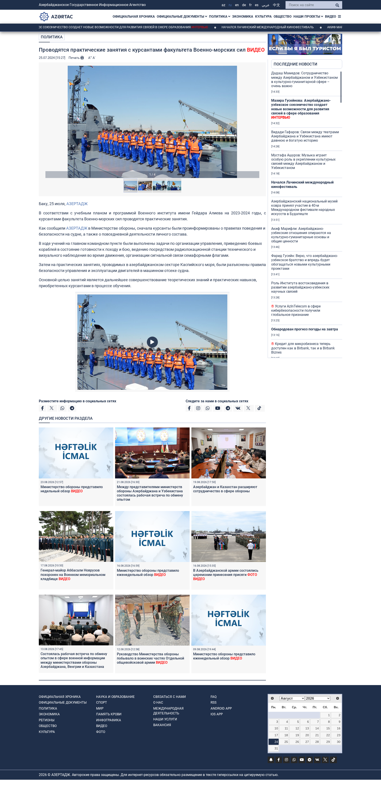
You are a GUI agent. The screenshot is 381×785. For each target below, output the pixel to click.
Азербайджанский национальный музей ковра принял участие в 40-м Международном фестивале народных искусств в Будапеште (304, 207)
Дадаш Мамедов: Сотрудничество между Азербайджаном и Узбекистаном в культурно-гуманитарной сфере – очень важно (304, 79)
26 (297, 742)
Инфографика (108, 720)
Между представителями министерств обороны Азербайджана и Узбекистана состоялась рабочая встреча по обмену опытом (150, 493)
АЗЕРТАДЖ (77, 203)
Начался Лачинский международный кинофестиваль (233, 27)
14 (317, 728)
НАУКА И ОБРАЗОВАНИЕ (115, 697)
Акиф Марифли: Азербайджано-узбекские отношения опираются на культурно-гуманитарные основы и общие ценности (301, 235)
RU (230, 5)
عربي (266, 5)
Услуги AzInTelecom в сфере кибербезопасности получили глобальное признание (296, 310)
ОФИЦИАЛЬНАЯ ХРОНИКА (134, 17)
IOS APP (217, 714)
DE (244, 5)
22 (328, 735)
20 (307, 735)
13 (307, 728)
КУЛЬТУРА (263, 17)
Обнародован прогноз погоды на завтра (304, 329)
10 (276, 728)
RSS (214, 702)
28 (317, 742)
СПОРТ (101, 702)
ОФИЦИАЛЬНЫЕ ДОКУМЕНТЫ (181, 17)
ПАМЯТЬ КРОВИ (108, 714)
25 (286, 742)
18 (286, 735)
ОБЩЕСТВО (282, 17)
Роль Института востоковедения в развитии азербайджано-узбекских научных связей (300, 287)
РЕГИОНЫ (46, 720)
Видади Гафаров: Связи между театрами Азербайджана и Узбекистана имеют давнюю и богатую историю (305, 136)
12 (297, 728)
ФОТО (100, 732)
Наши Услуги (165, 719)
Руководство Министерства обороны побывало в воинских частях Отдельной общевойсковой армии (150, 658)
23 (338, 735)
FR (250, 5)
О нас (158, 702)
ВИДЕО (330, 17)
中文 (276, 5)
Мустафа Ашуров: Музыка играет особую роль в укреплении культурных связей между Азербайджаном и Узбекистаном (303, 161)
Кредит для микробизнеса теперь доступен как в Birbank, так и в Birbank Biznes (303, 348)
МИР (99, 708)
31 (276, 748)
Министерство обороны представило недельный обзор (72, 489)
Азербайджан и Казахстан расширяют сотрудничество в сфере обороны (225, 489)
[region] (306, 214)
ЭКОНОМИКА (242, 17)
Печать (74, 58)
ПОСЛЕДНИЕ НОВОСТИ (295, 64)
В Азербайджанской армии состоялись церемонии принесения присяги (225, 574)
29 (328, 742)
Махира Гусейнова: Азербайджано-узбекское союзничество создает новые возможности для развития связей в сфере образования (301, 109)
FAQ (214, 697)
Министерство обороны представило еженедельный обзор (148, 572)
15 (328, 728)
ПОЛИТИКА (218, 17)
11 (286, 728)
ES (256, 5)
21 (317, 735)
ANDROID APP (221, 708)
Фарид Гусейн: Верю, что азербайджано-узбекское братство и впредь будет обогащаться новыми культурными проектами (304, 262)
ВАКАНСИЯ (162, 725)
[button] (152, 122)
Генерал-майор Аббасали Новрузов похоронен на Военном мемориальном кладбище (73, 574)
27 (307, 742)
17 (276, 735)
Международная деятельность (168, 711)
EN (237, 5)
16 (338, 728)
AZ (223, 5)
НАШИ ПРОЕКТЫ (307, 17)
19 (297, 735)
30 (338, 742)
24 (276, 742)
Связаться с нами (169, 697)
